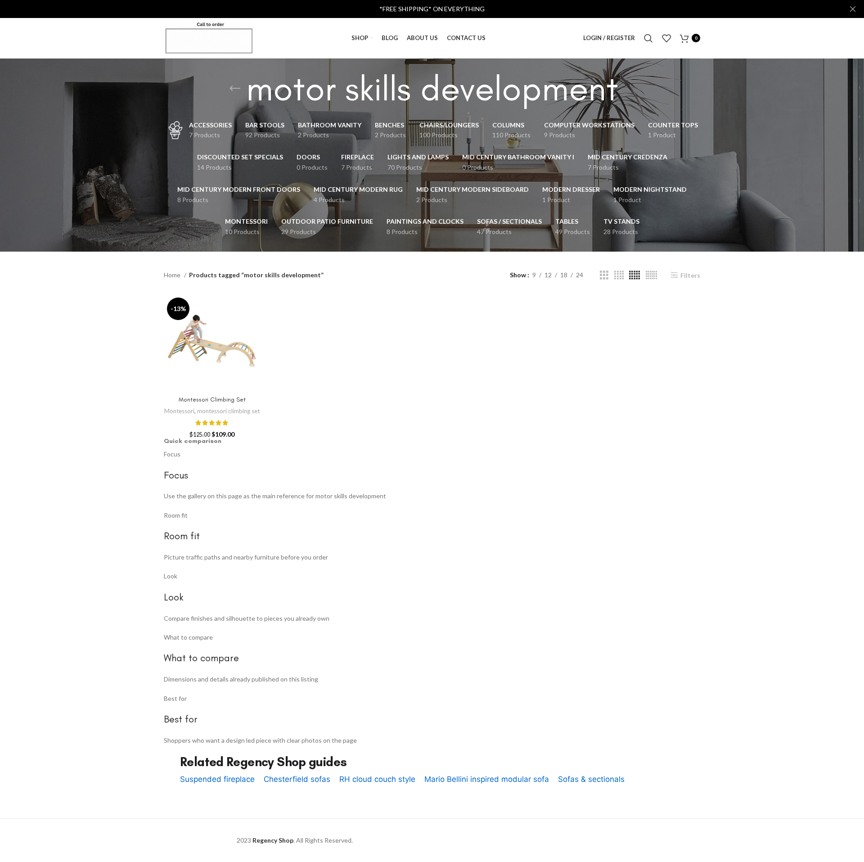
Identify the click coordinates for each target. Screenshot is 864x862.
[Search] (648, 38)
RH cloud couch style (377, 779)
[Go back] (235, 89)
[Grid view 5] (634, 275)
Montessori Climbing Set (212, 399)
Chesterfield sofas (297, 779)
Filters (690, 275)
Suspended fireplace (217, 779)
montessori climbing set (228, 411)
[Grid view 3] (604, 275)
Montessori (179, 411)
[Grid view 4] (619, 275)
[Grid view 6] (651, 275)
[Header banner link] (418, 9)
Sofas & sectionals (591, 779)
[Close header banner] (853, 9)
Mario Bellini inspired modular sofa (486, 779)
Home (173, 275)
